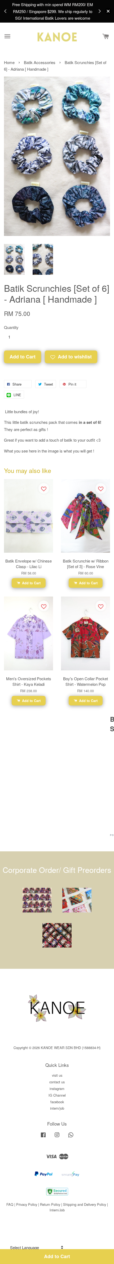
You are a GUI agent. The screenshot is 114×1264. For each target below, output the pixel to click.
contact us (57, 1081)
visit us (57, 1075)
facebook (57, 1101)
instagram (57, 1088)
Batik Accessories (40, 62)
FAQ (9, 1204)
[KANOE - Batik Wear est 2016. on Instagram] (57, 1137)
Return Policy (50, 1204)
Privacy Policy (26, 1204)
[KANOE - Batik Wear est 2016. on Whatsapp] (70, 1137)
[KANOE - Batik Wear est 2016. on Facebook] (43, 1137)
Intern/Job (57, 1209)
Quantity (11, 327)
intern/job (57, 1108)
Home (9, 62)
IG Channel (57, 1095)
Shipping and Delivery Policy (84, 1204)
